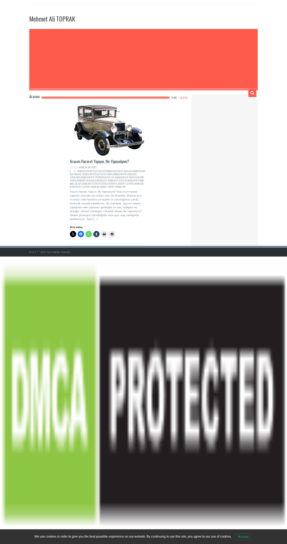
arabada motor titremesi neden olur (97, 177)
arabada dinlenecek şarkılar (118, 171)
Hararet (103, 186)
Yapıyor (111, 186)
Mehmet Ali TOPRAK (52, 18)
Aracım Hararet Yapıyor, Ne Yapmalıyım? (99, 161)
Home (174, 98)
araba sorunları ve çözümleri (91, 171)
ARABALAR (83, 167)
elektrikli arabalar (90, 186)
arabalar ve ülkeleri (117, 180)
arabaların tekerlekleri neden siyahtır (100, 183)
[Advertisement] (143, 59)
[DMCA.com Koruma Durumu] (143, 400)
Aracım (121, 183)
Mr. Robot (92, 167)
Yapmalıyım (120, 186)
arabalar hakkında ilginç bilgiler (92, 180)
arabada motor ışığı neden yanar (97, 174)
